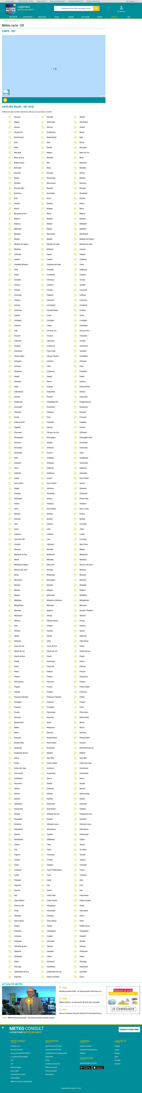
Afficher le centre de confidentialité (21, 1081)
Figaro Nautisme (41, 1)
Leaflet (103, 96)
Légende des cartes (86, 1046)
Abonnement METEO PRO (53, 1050)
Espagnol (117, 1053)
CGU (12, 1064)
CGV (12, 1060)
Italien (116, 1057)
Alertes (47, 1060)
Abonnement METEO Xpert (53, 1046)
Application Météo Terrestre (88, 1063)
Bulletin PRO (49, 1057)
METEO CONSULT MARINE (25, 1)
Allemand (117, 1064)
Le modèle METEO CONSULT (19, 1057)
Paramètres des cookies (18, 1074)
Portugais (117, 1060)
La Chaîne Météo (10, 1)
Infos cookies (15, 1071)
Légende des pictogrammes (88, 1050)
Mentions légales (16, 1067)
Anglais (116, 1050)
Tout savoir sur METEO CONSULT (20, 1053)
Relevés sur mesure (51, 1067)
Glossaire (83, 1053)
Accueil (6, 21)
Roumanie (13, 21)
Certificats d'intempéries (52, 1064)
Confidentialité (15, 1078)
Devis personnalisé (51, 1071)
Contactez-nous (15, 1046)
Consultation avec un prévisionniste (56, 1053)
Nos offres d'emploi (17, 1050)
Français (117, 1046)
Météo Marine (49, 1074)
